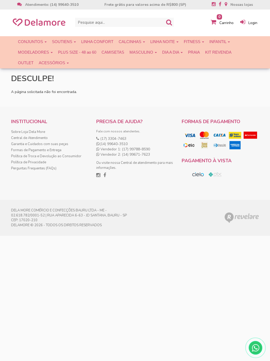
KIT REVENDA (218, 52)
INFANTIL (218, 41)
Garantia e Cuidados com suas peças (39, 144)
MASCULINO (141, 52)
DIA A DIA (171, 52)
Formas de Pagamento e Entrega (36, 150)
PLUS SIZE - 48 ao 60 (77, 52)
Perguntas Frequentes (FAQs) (33, 168)
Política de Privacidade (28, 162)
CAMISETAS (113, 52)
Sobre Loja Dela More (28, 131)
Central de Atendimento (29, 138)
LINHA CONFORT (97, 41)
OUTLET (25, 63)
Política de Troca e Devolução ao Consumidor (46, 156)
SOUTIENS (62, 41)
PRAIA (194, 52)
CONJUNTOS (31, 41)
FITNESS (192, 41)
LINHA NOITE (163, 41)
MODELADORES (34, 52)
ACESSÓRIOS (52, 63)
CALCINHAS (130, 41)
